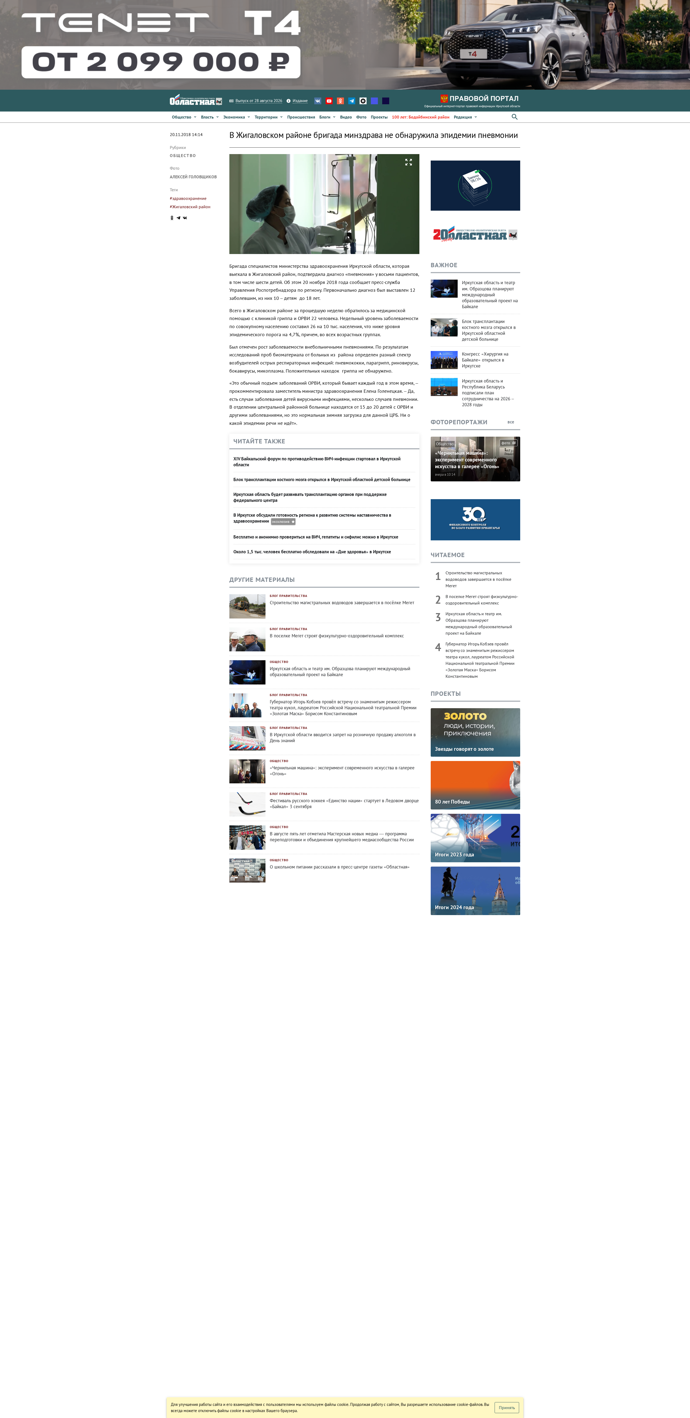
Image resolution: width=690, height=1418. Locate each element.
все (511, 422)
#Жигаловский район (190, 206)
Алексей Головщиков (193, 176)
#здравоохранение (188, 198)
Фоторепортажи (459, 422)
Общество (183, 155)
